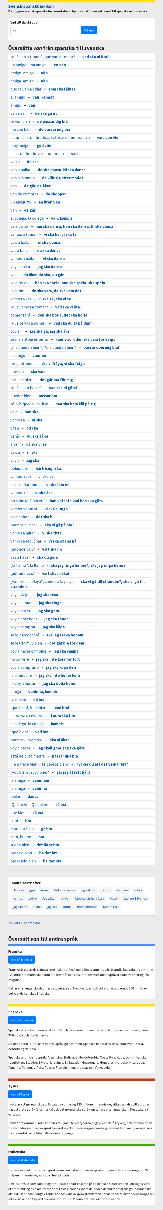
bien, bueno (20, 836)
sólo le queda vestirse (29, 403)
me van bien (21, 129)
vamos (18, 898)
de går (29, 210)
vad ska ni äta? (95, 56)
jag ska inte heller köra (59, 675)
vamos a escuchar (25, 541)
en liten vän (49, 202)
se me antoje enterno (29, 339)
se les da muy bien (26, 643)
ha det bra (48, 852)
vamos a (17, 420)
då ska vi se (36, 444)
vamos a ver (20, 298)
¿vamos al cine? (24, 524)
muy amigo (20, 145)
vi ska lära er (57, 484)
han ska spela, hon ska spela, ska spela (70, 282)
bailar (15, 796)
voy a (15, 460)
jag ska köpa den (61, 667)
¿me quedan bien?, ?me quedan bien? (43, 347)
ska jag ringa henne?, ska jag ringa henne (88, 565)
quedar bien (20, 395)
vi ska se (46, 476)
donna (67, 907)
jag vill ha (20, 907)
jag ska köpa (54, 626)
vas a (14, 428)
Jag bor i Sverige (135, 898)
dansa (33, 796)
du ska (32, 428)
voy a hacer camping (28, 651)
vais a (15, 452)
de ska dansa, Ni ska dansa (62, 169)
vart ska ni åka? (56, 573)
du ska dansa (48, 250)
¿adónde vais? (22, 549)
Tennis (106, 890)
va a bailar (19, 226)
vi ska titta (52, 533)
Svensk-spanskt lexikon (31, 6)
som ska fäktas (62, 89)
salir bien (18, 699)
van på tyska (20, 1094)
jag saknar (88, 890)
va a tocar (19, 282)
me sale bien (21, 379)
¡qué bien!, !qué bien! (29, 707)
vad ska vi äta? (68, 307)
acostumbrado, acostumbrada (37, 153)
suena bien (19, 844)
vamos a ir (19, 492)
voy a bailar (20, 266)
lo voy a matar (22, 683)
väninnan (40, 780)
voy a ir (16, 331)
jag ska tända (56, 618)
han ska (31, 411)
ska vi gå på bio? (59, 524)
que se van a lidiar (25, 89)
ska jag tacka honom (64, 635)
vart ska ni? (52, 549)
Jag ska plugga (24, 890)
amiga (15, 691)
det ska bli (45, 516)
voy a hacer (20, 610)
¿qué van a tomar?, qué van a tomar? (42, 56)
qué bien (17, 812)
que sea (17, 371)
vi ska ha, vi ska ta (60, 234)
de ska (33, 161)
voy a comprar (22, 626)
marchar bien (22, 828)
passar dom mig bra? (101, 347)
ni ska (32, 452)
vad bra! (62, 707)
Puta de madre (64, 890)
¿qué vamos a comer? (29, 307)
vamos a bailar (23, 258)
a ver (14, 444)
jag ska (33, 460)
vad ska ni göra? (63, 387)
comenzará (20, 315)
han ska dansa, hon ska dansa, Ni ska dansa (74, 226)
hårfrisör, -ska (48, 468)
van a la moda (22, 177)
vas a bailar (20, 250)
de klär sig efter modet (62, 177)
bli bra (38, 699)
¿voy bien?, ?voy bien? (29, 772)
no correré (19, 659)
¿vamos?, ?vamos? (26, 739)
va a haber (19, 516)
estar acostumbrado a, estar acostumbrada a (50, 137)
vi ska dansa (54, 258)
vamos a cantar (23, 508)
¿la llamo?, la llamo (27, 565)
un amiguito (20, 202)
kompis (57, 723)
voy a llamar (21, 602)
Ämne (44, 890)
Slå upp (89, 30)
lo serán (17, 290)
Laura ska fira (63, 715)
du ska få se (37, 436)
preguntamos (22, 363)
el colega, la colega (27, 218)
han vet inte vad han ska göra (76, 500)
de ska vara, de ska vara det (56, 290)
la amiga (17, 780)
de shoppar (55, 193)
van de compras (24, 193)
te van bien (20, 121)
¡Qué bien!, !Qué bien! (29, 804)
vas (13, 274)
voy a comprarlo (24, 667)
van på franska (21, 959)
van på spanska (22, 1020)
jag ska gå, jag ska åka (50, 331)
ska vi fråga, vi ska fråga (63, 363)
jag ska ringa (50, 602)
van (74, 153)
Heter (114, 898)
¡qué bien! (19, 731)
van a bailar (20, 169)
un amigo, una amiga (28, 64)
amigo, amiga (22, 72)
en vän (60, 64)
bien (14, 820)
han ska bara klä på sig (75, 403)
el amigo (17, 97)
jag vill (52, 907)
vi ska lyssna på (62, 541)
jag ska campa (66, 651)
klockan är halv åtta (89, 898)
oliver (65, 898)
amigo (15, 105)
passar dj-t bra (65, 756)
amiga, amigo (22, 80)
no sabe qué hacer (26, 500)
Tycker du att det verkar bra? (102, 764)
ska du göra (47, 557)
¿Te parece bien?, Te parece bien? (39, 764)
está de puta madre (27, 756)
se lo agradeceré (24, 635)
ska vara (38, 371)
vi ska (37, 420)
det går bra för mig (56, 379)
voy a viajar (20, 594)
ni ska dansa (49, 242)
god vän (44, 145)
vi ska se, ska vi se (54, 298)
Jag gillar (49, 898)
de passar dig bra (52, 121)
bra (28, 820)
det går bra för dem (66, 643)
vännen (39, 355)
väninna (39, 788)
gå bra (46, 828)
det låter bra (48, 844)
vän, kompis (62, 218)
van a (15, 161)
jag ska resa (47, 594)
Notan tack (111, 907)
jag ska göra (48, 610)
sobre (32, 898)
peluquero (19, 468)
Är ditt (37, 907)
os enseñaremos (24, 484)
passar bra (48, 395)
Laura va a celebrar (27, 715)
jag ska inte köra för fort (58, 659)
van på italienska (23, 1160)
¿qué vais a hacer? (26, 387)
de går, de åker (37, 185)
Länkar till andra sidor (24, 923)
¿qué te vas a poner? (28, 323)
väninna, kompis (43, 691)
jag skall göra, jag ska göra (61, 748)
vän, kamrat (43, 97)
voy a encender (23, 618)
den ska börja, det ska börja (62, 315)
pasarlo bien (21, 852)
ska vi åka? (59, 739)
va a (13, 411)
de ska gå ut (46, 113)
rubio (138, 890)
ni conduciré (21, 675)
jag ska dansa (50, 266)
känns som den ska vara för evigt (85, 339)
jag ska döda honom (61, 683)
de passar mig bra (54, 129)
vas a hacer (20, 557)
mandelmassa (87, 907)
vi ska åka (44, 492)
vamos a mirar (22, 533)
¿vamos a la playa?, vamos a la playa (42, 581)
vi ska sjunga (56, 508)
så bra (61, 804)
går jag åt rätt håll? (73, 772)
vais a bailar (20, 242)
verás (15, 436)
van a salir (19, 113)
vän (44, 72)
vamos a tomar (23, 234)
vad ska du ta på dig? (72, 323)
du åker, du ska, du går (43, 274)
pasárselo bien (23, 861)
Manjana (122, 890)
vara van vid (107, 137)
